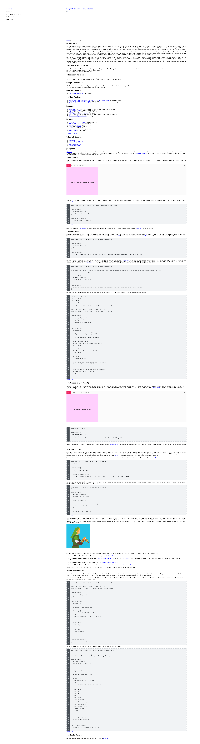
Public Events (10, 17)
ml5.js (71, 112)
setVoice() (139, 228)
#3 (16, 14)
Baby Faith (78, 126)
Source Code (69, 225)
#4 (18, 14)
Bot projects (72, 130)
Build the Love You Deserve (77, 129)
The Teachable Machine (75, 110)
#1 (12, 14)
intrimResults (90, 262)
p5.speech (72, 109)
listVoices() (82, 228)
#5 (20, 14)
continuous (126, 260)
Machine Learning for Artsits (77, 116)
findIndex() (109, 555)
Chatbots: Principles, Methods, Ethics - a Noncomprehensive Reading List (91, 102)
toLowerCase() (155, 387)
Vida (70, 114)
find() (116, 455)
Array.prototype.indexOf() (104, 558)
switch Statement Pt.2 (75, 144)
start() (117, 235)
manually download (141, 153)
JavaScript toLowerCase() (76, 141)
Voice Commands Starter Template (78, 113)
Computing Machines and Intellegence (80, 101)
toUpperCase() (114, 444)
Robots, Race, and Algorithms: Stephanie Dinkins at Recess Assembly (89, 100)
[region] (126, 214)
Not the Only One (74, 123)
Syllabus (8, 11)
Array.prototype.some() (124, 564)
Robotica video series (75, 125)
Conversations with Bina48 (77, 122)
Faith (70, 126)
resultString (144, 235)
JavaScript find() (74, 142)
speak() (70, 201)
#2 (14, 14)
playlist (105, 738)
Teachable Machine (74, 145)
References (9, 19)
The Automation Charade (76, 93)
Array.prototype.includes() (110, 562)
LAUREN (68, 40)
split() (156, 457)
